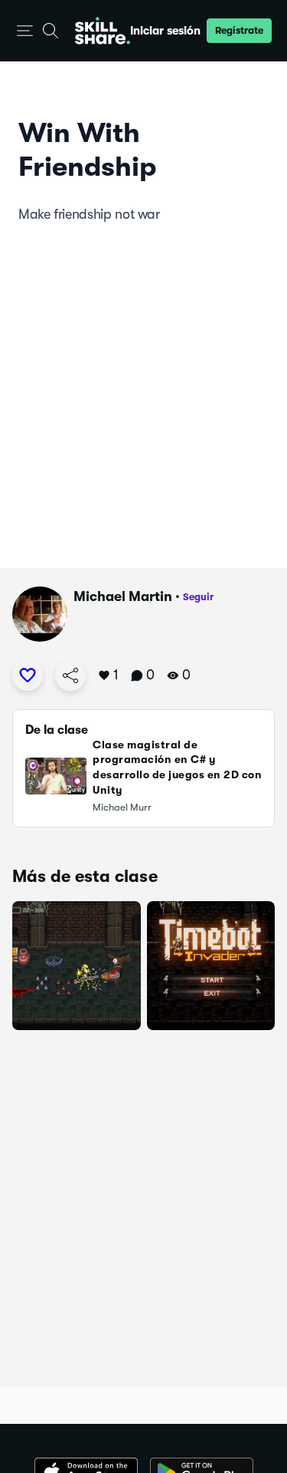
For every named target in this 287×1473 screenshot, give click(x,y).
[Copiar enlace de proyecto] (70, 675)
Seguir (198, 597)
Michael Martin (122, 596)
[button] (24, 31)
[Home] (102, 31)
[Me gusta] (27, 675)
